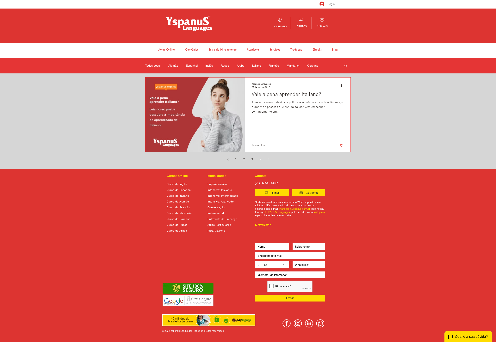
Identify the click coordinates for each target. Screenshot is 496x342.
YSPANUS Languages (277, 212)
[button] (279, 20)
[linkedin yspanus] (309, 323)
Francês (274, 65)
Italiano (256, 65)
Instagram (319, 212)
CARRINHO (280, 26)
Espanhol (192, 65)
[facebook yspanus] (286, 323)
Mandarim (293, 65)
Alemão (173, 65)
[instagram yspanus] (297, 323)
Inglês (209, 65)
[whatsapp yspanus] (320, 323)
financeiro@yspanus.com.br (294, 208)
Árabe (240, 65)
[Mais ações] (343, 85)
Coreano (312, 65)
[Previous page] (227, 159)
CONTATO (322, 26)
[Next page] (268, 159)
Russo (225, 65)
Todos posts (153, 65)
